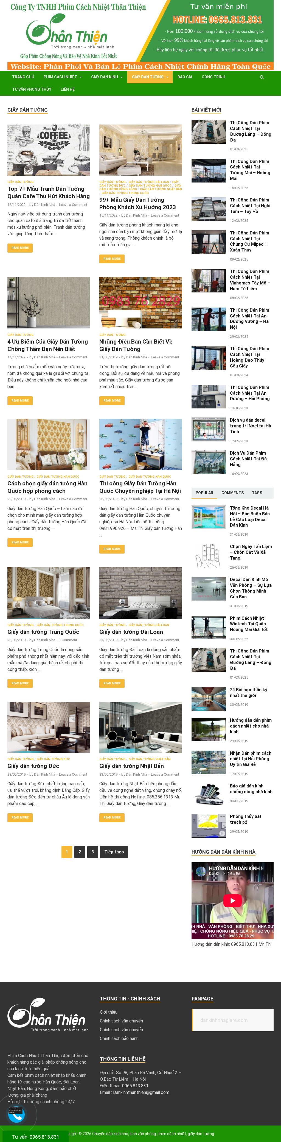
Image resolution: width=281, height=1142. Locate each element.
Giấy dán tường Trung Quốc (125, 193)
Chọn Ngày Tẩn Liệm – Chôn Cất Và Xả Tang (251, 552)
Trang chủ (23, 77)
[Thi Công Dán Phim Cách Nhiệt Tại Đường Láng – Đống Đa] (209, 123)
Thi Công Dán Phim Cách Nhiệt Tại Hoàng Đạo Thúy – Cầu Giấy (249, 357)
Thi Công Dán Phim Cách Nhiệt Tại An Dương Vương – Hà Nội (249, 319)
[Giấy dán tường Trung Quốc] (48, 595)
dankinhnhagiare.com (224, 1020)
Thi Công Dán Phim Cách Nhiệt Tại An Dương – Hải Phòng (250, 393)
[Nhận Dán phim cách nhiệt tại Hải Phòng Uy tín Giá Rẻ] (209, 753)
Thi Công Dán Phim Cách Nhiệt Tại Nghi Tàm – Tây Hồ (250, 205)
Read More (20, 248)
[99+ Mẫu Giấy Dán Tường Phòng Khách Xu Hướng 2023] (140, 152)
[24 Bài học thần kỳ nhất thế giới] (209, 690)
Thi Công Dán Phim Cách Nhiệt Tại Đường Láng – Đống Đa (250, 131)
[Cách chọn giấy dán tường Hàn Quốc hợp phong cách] (48, 447)
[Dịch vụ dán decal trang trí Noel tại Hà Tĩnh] (209, 420)
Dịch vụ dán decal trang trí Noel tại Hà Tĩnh (250, 425)
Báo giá (185, 77)
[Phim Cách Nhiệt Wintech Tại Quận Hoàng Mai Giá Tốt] (209, 618)
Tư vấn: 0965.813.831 (35, 1137)
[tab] (204, 493)
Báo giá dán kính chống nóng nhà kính (251, 788)
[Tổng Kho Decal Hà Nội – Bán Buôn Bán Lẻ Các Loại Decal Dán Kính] (209, 508)
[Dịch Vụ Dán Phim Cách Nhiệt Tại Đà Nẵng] (209, 453)
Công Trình (213, 77)
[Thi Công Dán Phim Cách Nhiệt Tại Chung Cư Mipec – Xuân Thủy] (209, 233)
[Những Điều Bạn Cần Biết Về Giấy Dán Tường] (140, 305)
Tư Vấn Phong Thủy (31, 89)
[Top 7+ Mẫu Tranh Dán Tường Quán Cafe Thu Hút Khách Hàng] (48, 152)
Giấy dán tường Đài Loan (148, 182)
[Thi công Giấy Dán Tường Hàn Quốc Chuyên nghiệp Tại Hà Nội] (140, 447)
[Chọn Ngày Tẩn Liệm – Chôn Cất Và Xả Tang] (209, 547)
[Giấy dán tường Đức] (48, 729)
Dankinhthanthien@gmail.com (141, 1092)
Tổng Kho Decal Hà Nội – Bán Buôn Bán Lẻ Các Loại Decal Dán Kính (250, 516)
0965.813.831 (135, 1085)
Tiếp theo (114, 852)
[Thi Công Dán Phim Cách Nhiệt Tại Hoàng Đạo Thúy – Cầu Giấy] (209, 349)
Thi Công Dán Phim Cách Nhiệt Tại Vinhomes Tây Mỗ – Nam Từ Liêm (250, 280)
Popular (204, 493)
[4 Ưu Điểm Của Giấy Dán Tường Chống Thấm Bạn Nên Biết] (48, 305)
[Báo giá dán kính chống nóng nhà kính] (209, 786)
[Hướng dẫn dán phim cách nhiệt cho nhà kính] (209, 720)
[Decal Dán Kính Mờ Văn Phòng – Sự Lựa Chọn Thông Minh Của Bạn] (209, 580)
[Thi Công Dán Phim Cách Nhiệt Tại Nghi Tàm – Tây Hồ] (209, 200)
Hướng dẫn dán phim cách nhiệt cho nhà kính (251, 726)
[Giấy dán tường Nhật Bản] (140, 729)
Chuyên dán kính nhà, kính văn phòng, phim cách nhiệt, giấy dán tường (153, 1134)
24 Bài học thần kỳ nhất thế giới (248, 692)
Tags (257, 493)
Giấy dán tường (148, 77)
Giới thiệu (108, 1012)
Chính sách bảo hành (119, 1038)
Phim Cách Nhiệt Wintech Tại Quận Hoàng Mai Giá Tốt (249, 624)
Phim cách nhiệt (60, 77)
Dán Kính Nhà (44, 205)
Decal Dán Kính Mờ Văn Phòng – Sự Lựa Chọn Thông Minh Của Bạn (251, 588)
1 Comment (68, 640)
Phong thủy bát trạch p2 (246, 819)
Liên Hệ (68, 89)
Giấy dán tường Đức (53, 759)
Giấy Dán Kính (104, 77)
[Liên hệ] (16, 1112)
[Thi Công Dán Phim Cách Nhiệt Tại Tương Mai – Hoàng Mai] (209, 162)
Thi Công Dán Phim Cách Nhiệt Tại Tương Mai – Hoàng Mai (250, 170)
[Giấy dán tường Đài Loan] (140, 595)
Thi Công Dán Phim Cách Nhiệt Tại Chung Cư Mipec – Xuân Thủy (249, 241)
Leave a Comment (73, 205)
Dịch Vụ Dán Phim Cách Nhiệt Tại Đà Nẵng (248, 458)
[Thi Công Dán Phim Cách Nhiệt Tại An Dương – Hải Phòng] (209, 388)
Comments (232, 493)
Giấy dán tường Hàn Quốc (150, 185)
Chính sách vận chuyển (121, 1021)
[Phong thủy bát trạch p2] (209, 817)
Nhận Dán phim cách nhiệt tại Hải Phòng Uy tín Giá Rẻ (250, 759)
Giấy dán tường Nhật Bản (161, 189)
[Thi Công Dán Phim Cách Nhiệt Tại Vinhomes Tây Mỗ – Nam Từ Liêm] (209, 272)
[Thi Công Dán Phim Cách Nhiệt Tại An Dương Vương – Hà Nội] (209, 310)
